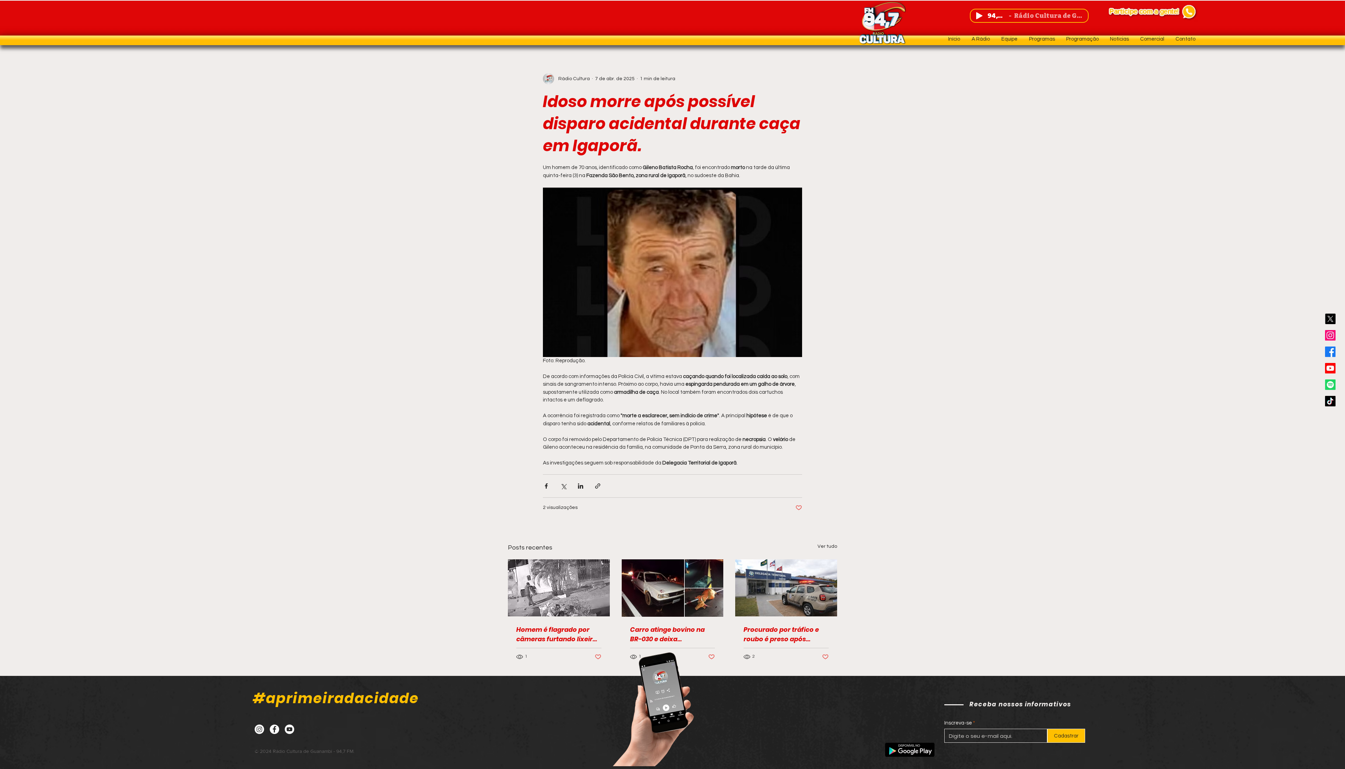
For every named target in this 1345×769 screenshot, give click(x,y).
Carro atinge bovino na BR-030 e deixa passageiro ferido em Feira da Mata (667, 634)
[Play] (979, 15)
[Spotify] (1330, 384)
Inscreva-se (958, 723)
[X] (1330, 319)
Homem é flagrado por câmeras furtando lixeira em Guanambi (556, 634)
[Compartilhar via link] (597, 486)
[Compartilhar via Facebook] (546, 486)
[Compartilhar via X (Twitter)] (563, 486)
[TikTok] (1330, 401)
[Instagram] (1330, 335)
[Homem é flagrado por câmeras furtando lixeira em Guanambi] (559, 587)
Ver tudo (827, 546)
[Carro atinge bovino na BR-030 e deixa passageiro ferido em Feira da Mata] (673, 588)
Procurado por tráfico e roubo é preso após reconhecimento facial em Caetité (781, 634)
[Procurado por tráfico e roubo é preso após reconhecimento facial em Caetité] (786, 587)
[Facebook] (1330, 352)
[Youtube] (1330, 368)
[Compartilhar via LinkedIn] (580, 486)
